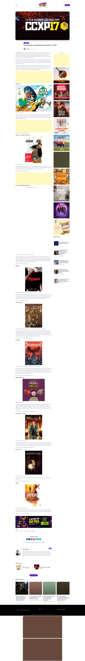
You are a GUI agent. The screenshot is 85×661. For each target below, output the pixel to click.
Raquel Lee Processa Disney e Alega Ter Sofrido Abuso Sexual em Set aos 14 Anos (64, 271)
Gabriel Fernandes (59, 601)
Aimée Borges (32, 600)
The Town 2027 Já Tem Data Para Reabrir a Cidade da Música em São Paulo (64, 261)
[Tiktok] (60, 609)
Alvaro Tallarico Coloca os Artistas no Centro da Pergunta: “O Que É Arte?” (64, 280)
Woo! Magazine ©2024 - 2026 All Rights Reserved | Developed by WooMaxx (42, 614)
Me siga (50, 548)
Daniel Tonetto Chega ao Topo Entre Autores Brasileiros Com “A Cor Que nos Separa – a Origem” (63, 252)
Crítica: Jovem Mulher (25, 567)
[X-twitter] (62, 609)
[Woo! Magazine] (42, 4)
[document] (42, 627)
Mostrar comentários (34, 575)
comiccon (21, 531)
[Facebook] (64, 609)
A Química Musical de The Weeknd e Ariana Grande (64, 243)
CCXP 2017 (17, 531)
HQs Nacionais (25, 531)
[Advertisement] (33, 77)
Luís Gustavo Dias (18, 601)
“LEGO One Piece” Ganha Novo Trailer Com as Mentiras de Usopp (35, 597)
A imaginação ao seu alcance (42, 7)
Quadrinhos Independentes (32, 531)
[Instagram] (58, 609)
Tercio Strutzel (28, 48)
